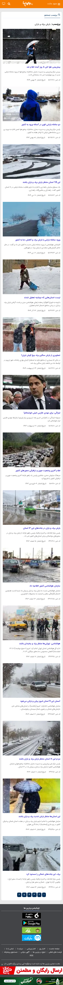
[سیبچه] (31, 916)
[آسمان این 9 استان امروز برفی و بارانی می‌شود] (31, 680)
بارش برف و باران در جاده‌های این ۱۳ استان (41, 528)
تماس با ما (10, 948)
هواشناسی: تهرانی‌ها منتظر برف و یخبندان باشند (39, 643)
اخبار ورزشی (31, 948)
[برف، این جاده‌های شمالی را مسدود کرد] (31, 853)
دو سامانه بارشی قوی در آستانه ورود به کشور (41, 124)
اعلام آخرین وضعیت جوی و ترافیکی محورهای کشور (38, 470)
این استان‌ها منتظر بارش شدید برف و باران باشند (39, 816)
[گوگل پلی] (31, 923)
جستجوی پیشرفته (10, 952)
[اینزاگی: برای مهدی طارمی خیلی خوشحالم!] (31, 392)
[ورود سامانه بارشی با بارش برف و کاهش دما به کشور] (31, 219)
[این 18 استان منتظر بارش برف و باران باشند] (31, 161)
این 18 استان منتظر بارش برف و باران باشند (41, 182)
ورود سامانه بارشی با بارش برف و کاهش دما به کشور (37, 240)
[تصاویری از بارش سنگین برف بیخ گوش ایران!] (31, 334)
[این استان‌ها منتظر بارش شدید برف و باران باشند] (31, 796)
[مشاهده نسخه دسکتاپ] (3, 4)
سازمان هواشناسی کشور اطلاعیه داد (45, 586)
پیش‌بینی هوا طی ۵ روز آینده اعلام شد (43, 67)
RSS (31, 955)
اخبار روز (42, 948)
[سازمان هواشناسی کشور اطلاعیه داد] (31, 565)
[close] (2, 964)
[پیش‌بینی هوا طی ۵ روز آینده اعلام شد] (31, 46)
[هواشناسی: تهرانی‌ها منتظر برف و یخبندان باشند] (31, 622)
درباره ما (20, 948)
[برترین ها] (28, 3)
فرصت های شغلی (55, 952)
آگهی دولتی (25, 952)
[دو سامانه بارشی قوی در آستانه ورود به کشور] (31, 104)
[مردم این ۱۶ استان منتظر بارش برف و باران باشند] (31, 738)
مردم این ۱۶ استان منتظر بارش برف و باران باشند (39, 759)
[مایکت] (31, 938)
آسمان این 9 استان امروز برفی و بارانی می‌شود (40, 701)
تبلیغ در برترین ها (39, 952)
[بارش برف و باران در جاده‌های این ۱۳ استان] (31, 507)
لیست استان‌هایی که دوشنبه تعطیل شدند (42, 297)
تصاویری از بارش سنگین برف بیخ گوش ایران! (40, 355)
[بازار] (31, 931)
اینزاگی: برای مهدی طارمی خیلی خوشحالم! (42, 413)
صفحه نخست (54, 948)
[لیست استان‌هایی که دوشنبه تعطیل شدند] (31, 276)
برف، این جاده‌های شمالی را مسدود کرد (43, 874)
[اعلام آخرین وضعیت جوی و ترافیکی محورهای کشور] (31, 449)
